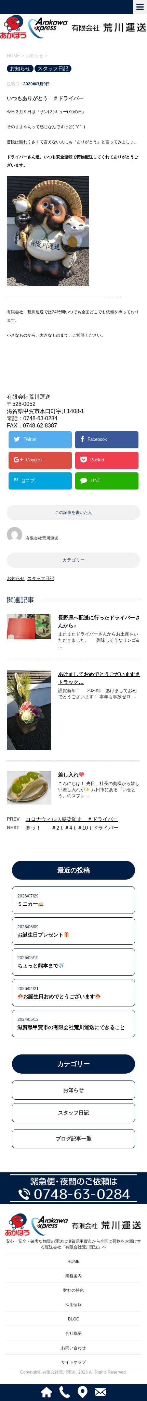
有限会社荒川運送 (42, 538)
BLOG (73, 1319)
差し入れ (68, 774)
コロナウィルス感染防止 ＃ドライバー (72, 819)
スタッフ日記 (40, 578)
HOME (73, 1261)
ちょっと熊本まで (37, 965)
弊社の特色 (73, 1290)
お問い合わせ (73, 1347)
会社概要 (73, 1333)
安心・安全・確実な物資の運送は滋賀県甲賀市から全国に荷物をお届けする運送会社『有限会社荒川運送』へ (73, 1244)
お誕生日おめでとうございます (59, 996)
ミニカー (27, 904)
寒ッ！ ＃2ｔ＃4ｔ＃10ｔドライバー (72, 828)
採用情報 (73, 1304)
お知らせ (16, 578)
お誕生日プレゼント (40, 935)
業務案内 (73, 1275)
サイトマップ (73, 1362)
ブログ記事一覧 (74, 1139)
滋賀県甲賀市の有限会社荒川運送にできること (71, 1027)
